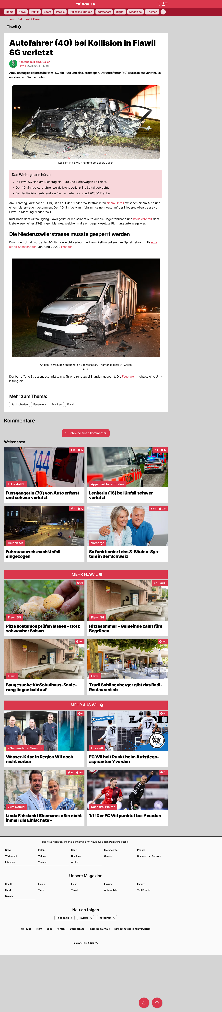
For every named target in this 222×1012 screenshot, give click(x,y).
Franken (67, 246)
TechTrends (143, 890)
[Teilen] (144, 1003)
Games (108, 856)
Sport (74, 850)
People (141, 850)
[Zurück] (14, 310)
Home (10, 19)
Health (8, 884)
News (8, 850)
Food (8, 890)
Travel (74, 890)
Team (39, 928)
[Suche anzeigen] (158, 4)
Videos (42, 856)
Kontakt (61, 928)
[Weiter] (157, 310)
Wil (28, 19)
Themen (42, 862)
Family (141, 884)
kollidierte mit (142, 219)
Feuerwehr (129, 376)
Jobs (49, 928)
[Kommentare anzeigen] (157, 1003)
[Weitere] (163, 11)
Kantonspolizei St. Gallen (34, 61)
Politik (41, 850)
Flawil (36, 19)
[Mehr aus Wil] (86, 705)
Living (41, 884)
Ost (20, 19)
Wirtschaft (11, 856)
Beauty (9, 896)
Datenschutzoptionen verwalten (132, 928)
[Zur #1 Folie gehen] (84, 369)
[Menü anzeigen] (165, 4)
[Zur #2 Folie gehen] (88, 369)
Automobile (110, 890)
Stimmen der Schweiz (149, 856)
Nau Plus (76, 856)
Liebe (74, 884)
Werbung (26, 928)
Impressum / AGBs (99, 928)
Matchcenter (111, 850)
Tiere (41, 890)
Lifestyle (10, 862)
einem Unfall (115, 203)
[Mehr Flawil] (86, 574)
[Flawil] (86, 27)
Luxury (108, 884)
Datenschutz (77, 928)
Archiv (75, 862)
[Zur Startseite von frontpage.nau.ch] (85, 4)
